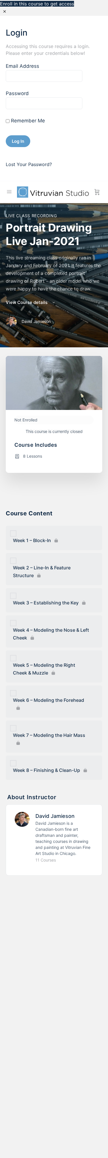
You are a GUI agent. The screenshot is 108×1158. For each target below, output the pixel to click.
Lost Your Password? (29, 164)
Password (17, 93)
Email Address (22, 66)
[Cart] (97, 192)
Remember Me (27, 121)
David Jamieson (55, 816)
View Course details (27, 302)
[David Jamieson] (22, 819)
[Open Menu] (9, 191)
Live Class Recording (31, 215)
